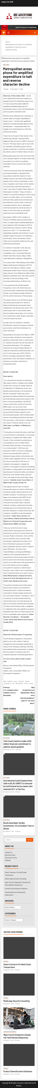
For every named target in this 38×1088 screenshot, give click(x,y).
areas (15, 681)
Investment (6, 64)
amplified (9, 681)
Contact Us (8, 852)
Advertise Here (10, 855)
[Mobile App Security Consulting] (19, 985)
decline (27, 681)
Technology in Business (9, 1031)
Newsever (28, 1083)
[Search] (35, 33)
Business (5, 961)
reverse (31, 683)
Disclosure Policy (11, 858)
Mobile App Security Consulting (15, 879)
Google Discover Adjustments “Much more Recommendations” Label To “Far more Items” (27, 695)
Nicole (7, 89)
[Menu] (8, 32)
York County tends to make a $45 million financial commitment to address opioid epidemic (17, 744)
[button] (8, 32)
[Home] (4, 32)
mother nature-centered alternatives (21, 222)
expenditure (7, 683)
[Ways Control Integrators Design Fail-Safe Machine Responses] (19, 1018)
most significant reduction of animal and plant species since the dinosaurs (18, 123)
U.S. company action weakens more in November (10, 691)
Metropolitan (19, 683)
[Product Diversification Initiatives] (19, 1055)
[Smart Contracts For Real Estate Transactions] (19, 948)
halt (13, 683)
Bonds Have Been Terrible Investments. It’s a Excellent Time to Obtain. (18, 826)
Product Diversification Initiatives (16, 889)
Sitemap (8, 860)
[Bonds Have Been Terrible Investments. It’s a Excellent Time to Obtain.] (19, 806)
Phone (26, 683)
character (21, 681)
